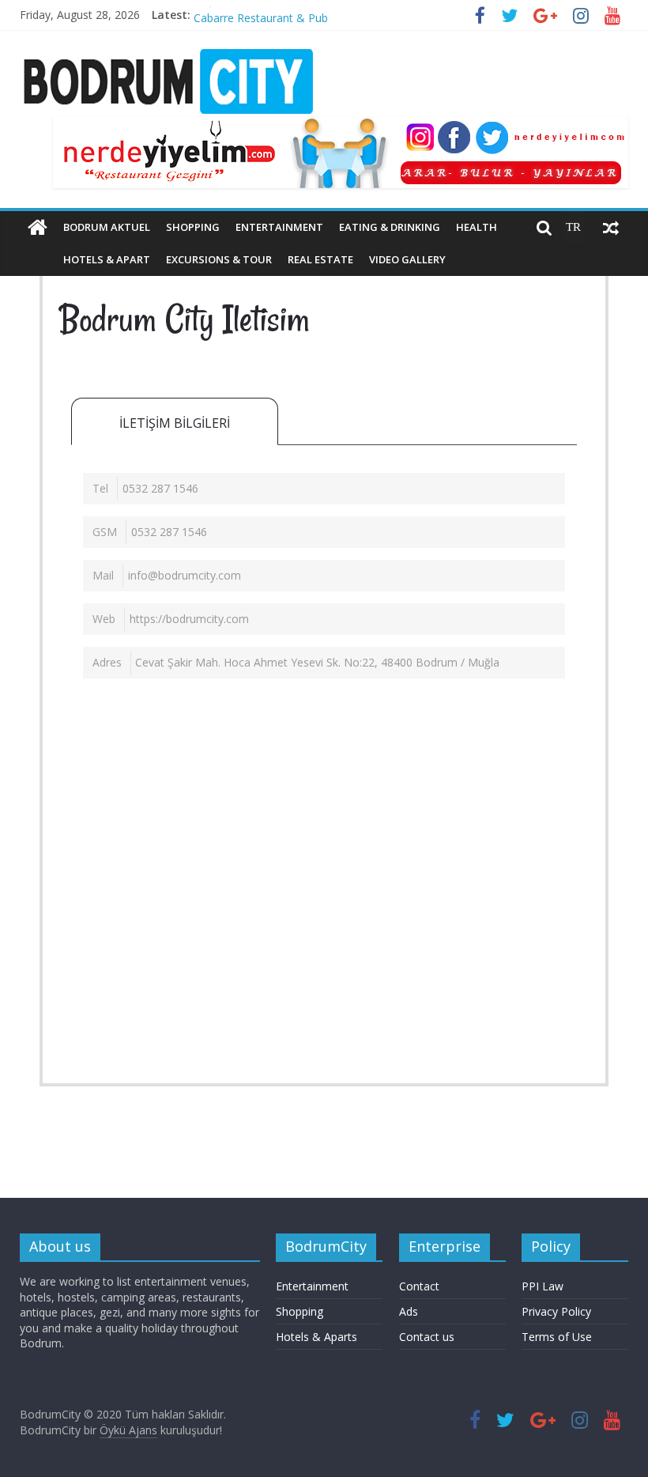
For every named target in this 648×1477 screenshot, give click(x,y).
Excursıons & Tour (219, 259)
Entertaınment (279, 227)
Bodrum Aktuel (106, 227)
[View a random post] (610, 227)
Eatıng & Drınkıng (389, 227)
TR (573, 227)
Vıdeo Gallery (407, 259)
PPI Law (542, 1286)
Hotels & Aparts (316, 1336)
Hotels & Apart (106, 259)
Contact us (426, 1336)
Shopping (299, 1311)
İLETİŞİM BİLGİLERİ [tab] (174, 423)
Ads (408, 1311)
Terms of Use (557, 1336)
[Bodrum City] (37, 227)
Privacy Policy (556, 1311)
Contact (419, 1286)
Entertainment (312, 1286)
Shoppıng (193, 227)
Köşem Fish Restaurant (253, 7)
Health (476, 227)
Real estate (320, 259)
